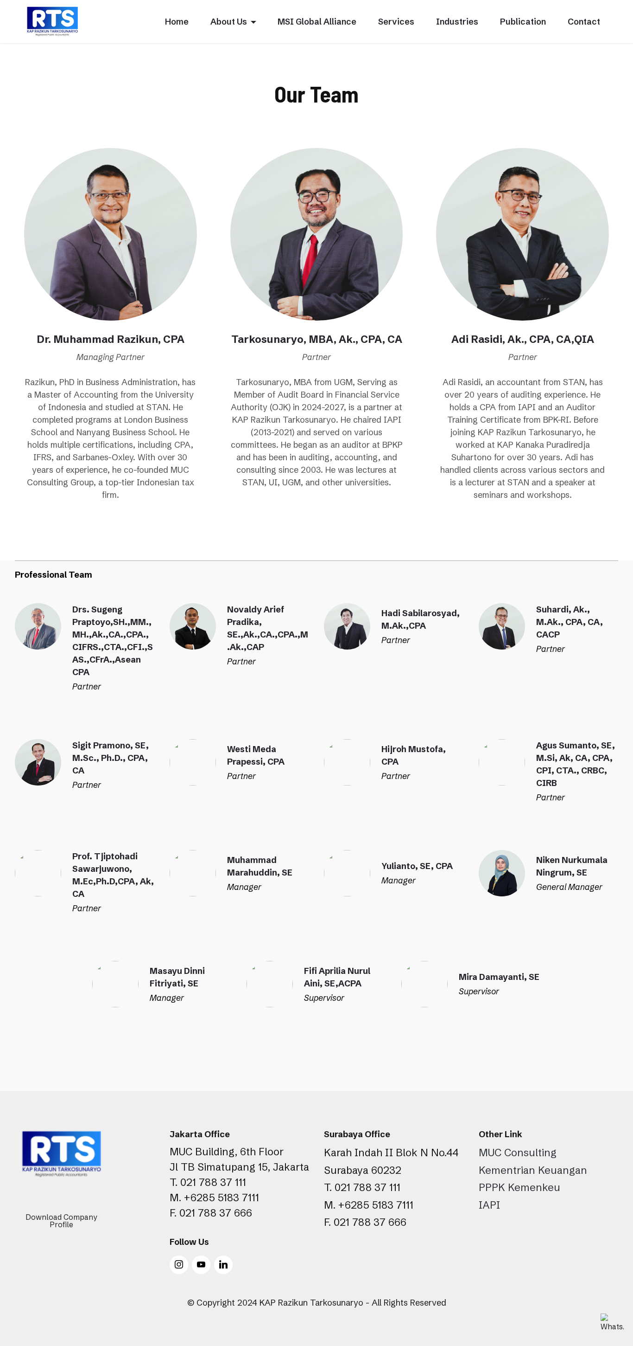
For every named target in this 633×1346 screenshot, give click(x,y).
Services (396, 21)
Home (177, 21)
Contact (584, 21)
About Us (228, 21)
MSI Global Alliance (317, 21)
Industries (457, 21)
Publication (523, 21)
